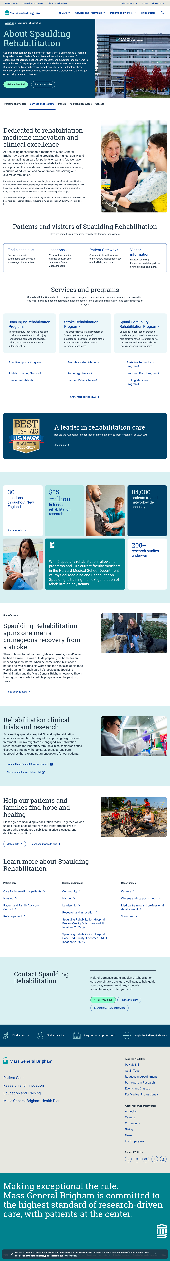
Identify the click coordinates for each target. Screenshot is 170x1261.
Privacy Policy (70, 1256)
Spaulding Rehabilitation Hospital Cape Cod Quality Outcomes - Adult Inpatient (84, 938)
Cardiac (81, 380)
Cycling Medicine (137, 382)
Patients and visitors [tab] (15, 103)
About (131, 1111)
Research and (78, 912)
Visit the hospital (16, 84)
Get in (133, 1070)
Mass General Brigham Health (31, 1101)
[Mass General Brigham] (22, 12)
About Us (9, 23)
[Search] (162, 12)
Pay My (132, 1064)
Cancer (22, 380)
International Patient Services (109, 1008)
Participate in (140, 1082)
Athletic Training (24, 373)
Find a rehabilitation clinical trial (24, 772)
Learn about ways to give (44, 844)
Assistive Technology (140, 364)
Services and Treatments (88, 12)
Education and (22, 1093)
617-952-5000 (105, 999)
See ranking (60, 445)
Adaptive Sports (25, 362)
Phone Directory (129, 999)
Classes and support (139, 898)
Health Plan (10, 3)
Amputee (82, 362)
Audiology (78, 373)
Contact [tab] (99, 103)
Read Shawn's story (17, 691)
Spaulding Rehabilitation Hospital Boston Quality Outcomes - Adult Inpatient (83, 923)
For (134, 1141)
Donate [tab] (62, 103)
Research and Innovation (32, 3)
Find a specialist (43, 84)
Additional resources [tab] (81, 103)
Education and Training (57, 3)
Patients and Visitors (121, 12)
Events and (137, 1088)
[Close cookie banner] (155, 1254)
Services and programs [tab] (42, 103)
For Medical (142, 1094)
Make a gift (13, 844)
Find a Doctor (148, 12)
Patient (13, 1078)
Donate (145, 3)
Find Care (62, 12)
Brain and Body (142, 373)
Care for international (22, 891)
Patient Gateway (127, 3)
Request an (141, 1076)
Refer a (12, 916)
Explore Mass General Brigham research (28, 764)
